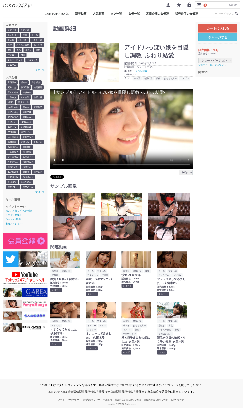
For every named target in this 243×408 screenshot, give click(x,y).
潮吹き (126, 325)
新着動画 (80, 13)
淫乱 (170, 325)
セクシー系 (36, 40)
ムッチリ (38, 45)
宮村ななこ (28, 117)
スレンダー (13, 35)
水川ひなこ (28, 162)
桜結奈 (24, 82)
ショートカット (15, 60)
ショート (56, 290)
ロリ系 (34, 35)
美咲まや (12, 127)
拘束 (23, 55)
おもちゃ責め (22, 45)
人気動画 (98, 13)
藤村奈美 (12, 142)
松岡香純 (38, 87)
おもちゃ (91, 329)
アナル (102, 325)
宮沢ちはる (13, 117)
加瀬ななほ (13, 107)
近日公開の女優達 (157, 13)
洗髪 (10, 45)
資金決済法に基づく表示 (156, 399)
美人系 (11, 40)
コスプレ (184, 78)
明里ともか (28, 187)
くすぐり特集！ (14, 215)
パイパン (23, 40)
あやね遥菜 (13, 172)
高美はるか (13, 147)
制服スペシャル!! (14, 223)
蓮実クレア (13, 187)
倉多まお (38, 142)
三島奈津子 (13, 152)
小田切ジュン (129, 333)
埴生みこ (38, 172)
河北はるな (13, 177)
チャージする (218, 37)
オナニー (12, 55)
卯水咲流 (35, 82)
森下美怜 (25, 87)
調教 (158, 78)
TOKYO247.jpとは (57, 13)
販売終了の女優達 (186, 13)
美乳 (18, 50)
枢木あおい (13, 167)
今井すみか (13, 162)
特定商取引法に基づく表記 (128, 399)
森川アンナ (28, 137)
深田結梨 (12, 132)
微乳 (10, 50)
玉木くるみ (13, 92)
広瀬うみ (25, 142)
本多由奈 (27, 92)
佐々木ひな (13, 157)
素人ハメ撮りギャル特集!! (19, 210)
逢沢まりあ (13, 112)
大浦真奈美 (26, 127)
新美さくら (28, 157)
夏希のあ (12, 87)
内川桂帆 (27, 147)
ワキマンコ (92, 275)
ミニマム (12, 65)
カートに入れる (218, 28)
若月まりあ (23, 102)
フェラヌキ (32, 60)
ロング (126, 352)
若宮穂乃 (38, 107)
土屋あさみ (26, 182)
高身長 (28, 50)
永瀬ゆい (12, 122)
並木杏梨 (25, 97)
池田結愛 (27, 152)
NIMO (11, 102)
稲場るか (27, 167)
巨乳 (25, 35)
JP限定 (55, 275)
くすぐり (12, 30)
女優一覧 (134, 13)
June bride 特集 (13, 219)
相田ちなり (26, 122)
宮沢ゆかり (28, 177)
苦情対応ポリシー (91, 399)
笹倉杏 (26, 107)
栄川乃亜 (27, 112)
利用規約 (107, 399)
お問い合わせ (177, 399)
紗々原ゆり (13, 137)
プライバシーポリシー (68, 399)
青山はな (12, 182)
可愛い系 (25, 30)
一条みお (12, 97)
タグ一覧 (116, 13)
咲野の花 (38, 97)
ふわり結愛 (141, 71)
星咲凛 (26, 172)
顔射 (38, 50)
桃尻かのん (26, 132)
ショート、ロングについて (212, 64)
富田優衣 (12, 82)
